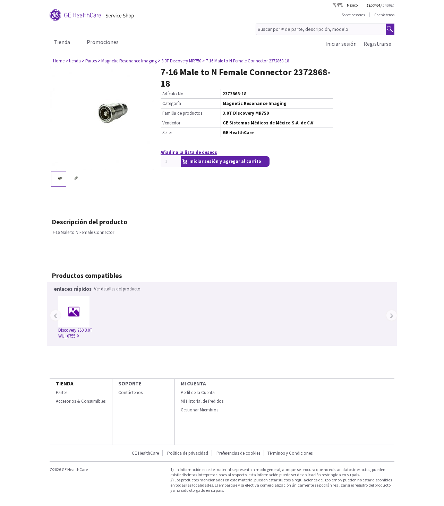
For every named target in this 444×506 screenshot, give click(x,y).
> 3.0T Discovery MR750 (179, 61)
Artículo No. (173, 94)
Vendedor (171, 123)
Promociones (103, 41)
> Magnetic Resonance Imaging (127, 61)
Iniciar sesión (341, 43)
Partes (61, 392)
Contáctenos (384, 14)
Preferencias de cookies (238, 453)
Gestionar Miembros (199, 410)
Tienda (62, 41)
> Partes (89, 61)
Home (59, 61)
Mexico (352, 5)
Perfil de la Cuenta (198, 392)
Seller (167, 133)
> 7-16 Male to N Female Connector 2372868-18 (245, 61)
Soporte (130, 383)
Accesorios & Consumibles (80, 401)
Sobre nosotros (353, 14)
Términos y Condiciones (290, 453)
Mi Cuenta (193, 383)
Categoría (171, 103)
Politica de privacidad (187, 453)
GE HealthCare (145, 453)
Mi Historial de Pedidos (202, 401)
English (388, 5)
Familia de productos (182, 113)
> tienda (73, 61)
